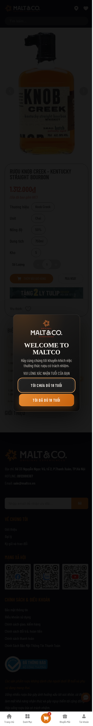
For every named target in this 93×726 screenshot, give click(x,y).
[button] (46, 385)
